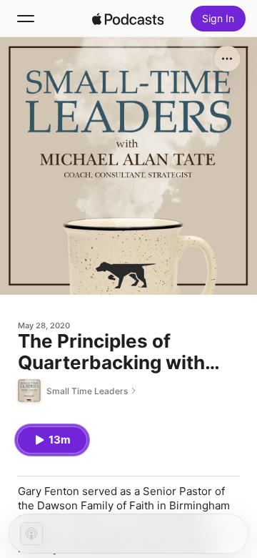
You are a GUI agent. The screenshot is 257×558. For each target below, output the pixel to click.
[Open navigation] (25, 18)
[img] (127, 18)
